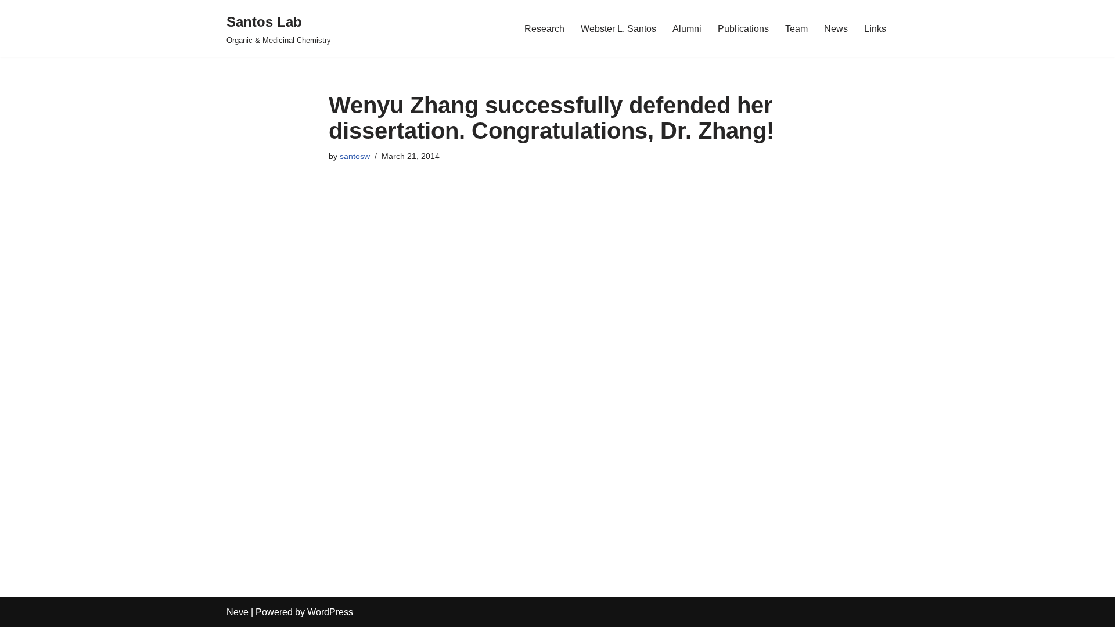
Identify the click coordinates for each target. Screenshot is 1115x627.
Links (875, 29)
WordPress (330, 612)
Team (796, 29)
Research (544, 29)
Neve (237, 612)
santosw (355, 156)
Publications (743, 29)
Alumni (687, 29)
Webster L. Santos (618, 29)
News (836, 29)
